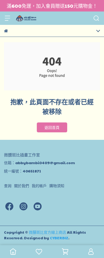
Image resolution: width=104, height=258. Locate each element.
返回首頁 (52, 127)
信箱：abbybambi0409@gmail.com (39, 162)
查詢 (7, 185)
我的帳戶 (39, 185)
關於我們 (21, 185)
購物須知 (56, 185)
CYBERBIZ (59, 237)
